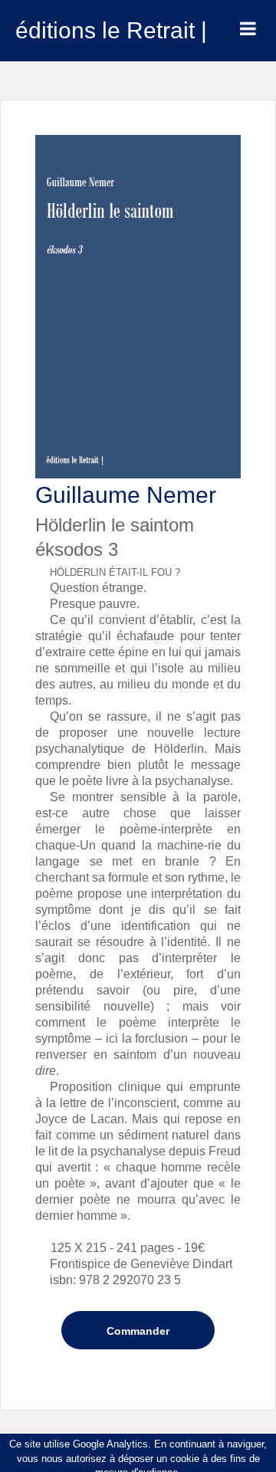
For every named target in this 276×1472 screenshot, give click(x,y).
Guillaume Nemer (125, 495)
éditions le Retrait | (111, 30)
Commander (138, 1331)
